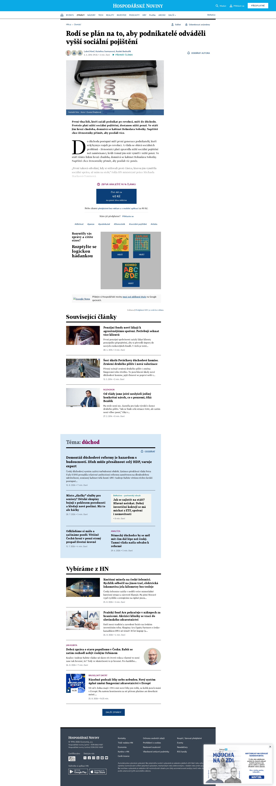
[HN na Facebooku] (89, 757)
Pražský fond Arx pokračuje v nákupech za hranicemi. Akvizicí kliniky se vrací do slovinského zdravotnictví (131, 616)
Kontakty (122, 738)
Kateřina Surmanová (105, 51)
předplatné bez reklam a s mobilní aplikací (118, 208)
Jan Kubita (71, 645)
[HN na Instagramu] (93, 757)
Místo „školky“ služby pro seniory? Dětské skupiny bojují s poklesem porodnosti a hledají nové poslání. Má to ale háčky (85, 502)
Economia (122, 747)
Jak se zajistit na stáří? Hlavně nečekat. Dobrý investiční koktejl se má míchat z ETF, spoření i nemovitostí (129, 507)
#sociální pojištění (138, 224)
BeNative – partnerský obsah (127, 495)
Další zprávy (113, 712)
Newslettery (182, 747)
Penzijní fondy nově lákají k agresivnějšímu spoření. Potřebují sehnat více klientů (131, 331)
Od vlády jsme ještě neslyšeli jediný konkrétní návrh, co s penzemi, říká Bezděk (127, 397)
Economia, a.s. (86, 742)
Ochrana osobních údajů (154, 738)
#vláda (154, 224)
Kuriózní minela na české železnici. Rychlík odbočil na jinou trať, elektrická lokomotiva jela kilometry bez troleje (130, 583)
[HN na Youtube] (106, 757)
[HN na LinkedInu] (97, 757)
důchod (90, 442)
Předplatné (258, 5)
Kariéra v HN (123, 752)
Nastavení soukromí (151, 747)
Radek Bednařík (123, 51)
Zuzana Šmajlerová (94, 112)
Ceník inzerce (123, 756)
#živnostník (119, 224)
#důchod (79, 224)
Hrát (120, 254)
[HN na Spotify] (102, 757)
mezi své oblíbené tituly (134, 296)
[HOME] (62, 15)
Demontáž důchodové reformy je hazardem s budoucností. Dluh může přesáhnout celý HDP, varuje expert (109, 462)
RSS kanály (182, 752)
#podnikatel (104, 224)
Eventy (180, 743)
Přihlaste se (128, 216)
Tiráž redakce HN (125, 743)
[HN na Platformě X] (85, 757)
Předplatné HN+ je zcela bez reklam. (149, 310)
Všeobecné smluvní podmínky (156, 752)
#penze (90, 224)
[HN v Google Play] (78, 771)
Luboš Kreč (89, 51)
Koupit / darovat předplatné (189, 738)
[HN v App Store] (98, 771)
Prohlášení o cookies (152, 743)
